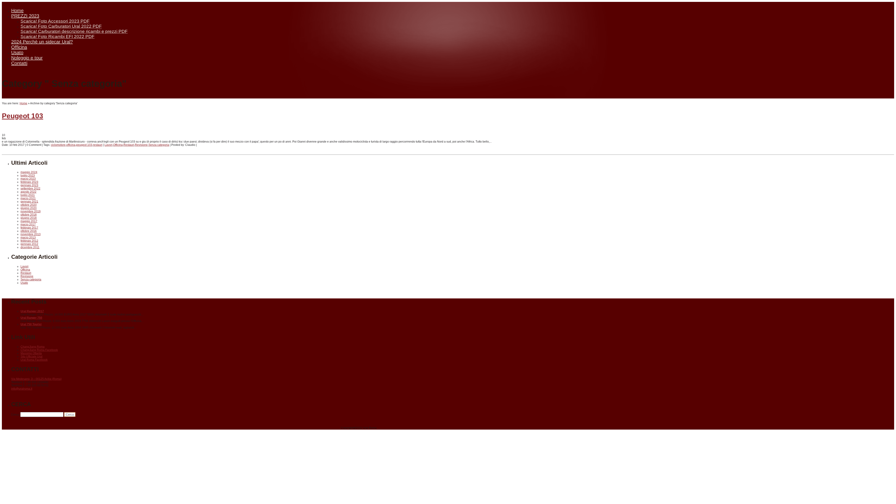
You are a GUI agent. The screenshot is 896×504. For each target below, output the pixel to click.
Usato (17, 52)
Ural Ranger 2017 (32, 311)
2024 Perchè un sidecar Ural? (42, 41)
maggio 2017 (29, 221)
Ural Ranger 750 (31, 317)
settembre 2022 (30, 188)
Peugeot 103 (22, 116)
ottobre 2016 (29, 231)
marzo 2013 (28, 237)
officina (70, 145)
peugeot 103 (84, 145)
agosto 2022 (28, 191)
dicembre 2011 (30, 247)
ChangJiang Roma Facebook (39, 350)
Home (17, 10)
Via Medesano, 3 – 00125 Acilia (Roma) (36, 379)
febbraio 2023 (29, 182)
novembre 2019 (31, 211)
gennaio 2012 (29, 244)
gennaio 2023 (29, 185)
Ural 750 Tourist (31, 324)
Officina (19, 47)
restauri (97, 145)
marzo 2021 (28, 198)
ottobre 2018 (29, 214)
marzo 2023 (28, 178)
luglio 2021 (28, 195)
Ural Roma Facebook (34, 359)
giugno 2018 (29, 218)
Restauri (128, 145)
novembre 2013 (31, 234)
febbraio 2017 (29, 227)
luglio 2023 (28, 175)
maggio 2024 (29, 172)
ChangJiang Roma (33, 346)
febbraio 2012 (29, 240)
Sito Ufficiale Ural (31, 356)
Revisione (141, 145)
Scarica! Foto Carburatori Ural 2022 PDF (61, 26)
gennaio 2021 (29, 201)
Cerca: (15, 414)
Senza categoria (158, 145)
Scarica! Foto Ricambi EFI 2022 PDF (57, 36)
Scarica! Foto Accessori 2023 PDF (55, 21)
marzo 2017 (28, 224)
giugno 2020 (29, 208)
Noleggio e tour (27, 57)
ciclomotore (58, 145)
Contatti (19, 63)
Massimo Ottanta (31, 353)
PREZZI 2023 (25, 15)
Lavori (108, 145)
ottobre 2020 (29, 204)
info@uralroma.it (21, 388)
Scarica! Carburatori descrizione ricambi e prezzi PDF (74, 31)
